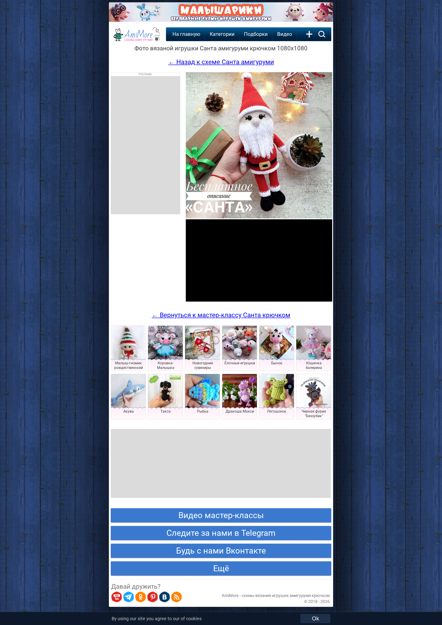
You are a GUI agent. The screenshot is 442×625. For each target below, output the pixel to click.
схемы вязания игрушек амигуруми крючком (286, 595)
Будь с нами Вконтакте (221, 551)
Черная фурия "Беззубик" (314, 413)
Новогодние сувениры (202, 365)
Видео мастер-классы (221, 515)
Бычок (276, 363)
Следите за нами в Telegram (221, 533)
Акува (128, 411)
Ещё (221, 568)
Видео (284, 34)
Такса (165, 411)
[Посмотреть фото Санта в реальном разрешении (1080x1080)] (259, 217)
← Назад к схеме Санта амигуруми (221, 62)
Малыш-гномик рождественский (128, 365)
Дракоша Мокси (240, 411)
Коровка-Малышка (165, 365)
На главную (186, 34)
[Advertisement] (145, 145)
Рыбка (202, 411)
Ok (315, 618)
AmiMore (138, 37)
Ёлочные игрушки (239, 363)
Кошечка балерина (314, 365)
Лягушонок (276, 411)
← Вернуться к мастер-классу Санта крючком (221, 315)
